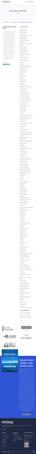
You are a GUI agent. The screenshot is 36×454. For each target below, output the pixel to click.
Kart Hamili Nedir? (22, 204)
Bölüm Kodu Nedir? (23, 79)
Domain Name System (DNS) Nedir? (25, 118)
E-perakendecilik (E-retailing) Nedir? (25, 148)
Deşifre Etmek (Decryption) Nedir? (25, 116)
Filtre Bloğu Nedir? (23, 154)
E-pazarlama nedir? (23, 126)
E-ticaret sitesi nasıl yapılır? (24, 129)
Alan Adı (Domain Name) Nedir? (25, 40)
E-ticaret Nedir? (22, 149)
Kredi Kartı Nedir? (22, 205)
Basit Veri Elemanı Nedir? (24, 70)
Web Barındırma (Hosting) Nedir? (25, 293)
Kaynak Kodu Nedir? (23, 192)
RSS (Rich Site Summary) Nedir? (25, 223)
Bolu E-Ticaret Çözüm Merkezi (25, 314)
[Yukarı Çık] (34, 452)
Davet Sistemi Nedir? (23, 110)
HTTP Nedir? (22, 178)
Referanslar (4, 439)
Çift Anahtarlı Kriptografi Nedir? (25, 105)
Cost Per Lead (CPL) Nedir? (24, 102)
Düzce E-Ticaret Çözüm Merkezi (25, 312)
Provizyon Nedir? (22, 218)
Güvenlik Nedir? (22, 175)
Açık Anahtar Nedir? (23, 59)
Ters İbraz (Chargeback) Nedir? (25, 266)
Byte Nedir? (21, 78)
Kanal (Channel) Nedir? (23, 200)
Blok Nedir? (21, 83)
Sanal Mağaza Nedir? (23, 234)
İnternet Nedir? (22, 184)
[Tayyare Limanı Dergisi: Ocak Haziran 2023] (10, 360)
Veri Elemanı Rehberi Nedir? (24, 285)
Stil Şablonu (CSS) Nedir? (24, 247)
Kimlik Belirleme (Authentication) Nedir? (26, 199)
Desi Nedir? (21, 113)
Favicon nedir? (22, 156)
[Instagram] (4, 429)
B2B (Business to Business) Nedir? (25, 87)
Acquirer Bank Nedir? (23, 46)
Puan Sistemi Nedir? (23, 213)
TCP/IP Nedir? (22, 258)
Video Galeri (4, 438)
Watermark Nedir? (23, 291)
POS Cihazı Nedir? (23, 215)
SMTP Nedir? (22, 240)
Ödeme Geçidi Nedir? (23, 208)
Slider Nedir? (22, 239)
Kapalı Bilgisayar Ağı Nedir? (24, 202)
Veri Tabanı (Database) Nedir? (24, 288)
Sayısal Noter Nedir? (23, 231)
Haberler (4, 441)
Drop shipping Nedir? (23, 124)
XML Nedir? (22, 301)
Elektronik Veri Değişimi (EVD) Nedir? (26, 140)
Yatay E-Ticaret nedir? (23, 302)
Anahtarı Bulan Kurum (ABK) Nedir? (25, 54)
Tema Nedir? (22, 263)
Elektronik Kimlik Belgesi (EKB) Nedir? (26, 134)
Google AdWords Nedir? (24, 162)
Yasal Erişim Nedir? (23, 304)
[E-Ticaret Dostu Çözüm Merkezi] (6, 2)
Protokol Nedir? (22, 216)
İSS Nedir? (21, 180)
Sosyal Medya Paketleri (18, 437)
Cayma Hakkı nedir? (23, 91)
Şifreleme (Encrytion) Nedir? (24, 228)
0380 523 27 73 (28, 438)
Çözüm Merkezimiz (6, 436)
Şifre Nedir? (22, 226)
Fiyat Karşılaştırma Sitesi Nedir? (25, 157)
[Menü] (25, 1)
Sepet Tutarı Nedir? (23, 229)
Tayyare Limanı (6, 451)
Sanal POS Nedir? (22, 237)
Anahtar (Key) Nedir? (23, 32)
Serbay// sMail (24, 451)
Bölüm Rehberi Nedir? (23, 81)
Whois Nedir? (22, 294)
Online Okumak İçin (26, 414)
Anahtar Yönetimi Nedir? (23, 52)
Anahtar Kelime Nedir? (23, 30)
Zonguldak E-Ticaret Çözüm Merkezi (26, 317)
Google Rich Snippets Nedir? (24, 167)
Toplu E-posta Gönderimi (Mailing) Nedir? (26, 269)
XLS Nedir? (21, 299)
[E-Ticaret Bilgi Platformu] (9, 336)
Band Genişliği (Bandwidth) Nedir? (25, 67)
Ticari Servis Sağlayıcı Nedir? (24, 255)
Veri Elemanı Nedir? (23, 280)
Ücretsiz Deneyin (30, 1)
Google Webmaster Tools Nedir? (25, 168)
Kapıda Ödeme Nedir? (23, 191)
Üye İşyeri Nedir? (22, 272)
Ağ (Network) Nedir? (23, 37)
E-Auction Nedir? (22, 146)
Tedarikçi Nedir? (22, 261)
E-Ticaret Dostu (18, 451)
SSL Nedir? (21, 245)
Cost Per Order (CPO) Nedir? (24, 92)
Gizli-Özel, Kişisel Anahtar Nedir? (25, 170)
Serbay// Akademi (31, 451)
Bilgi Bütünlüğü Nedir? (23, 71)
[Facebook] (2, 429)
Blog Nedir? (21, 63)
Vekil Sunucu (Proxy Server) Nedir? (25, 277)
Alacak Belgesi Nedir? (23, 49)
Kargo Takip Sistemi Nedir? (24, 189)
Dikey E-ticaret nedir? (23, 119)
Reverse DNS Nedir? (23, 221)
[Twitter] (6, 429)
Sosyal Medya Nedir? (23, 242)
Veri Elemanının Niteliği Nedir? (24, 283)
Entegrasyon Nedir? (23, 143)
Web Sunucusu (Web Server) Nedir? (25, 296)
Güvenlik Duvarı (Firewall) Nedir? (25, 172)
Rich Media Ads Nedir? (23, 224)
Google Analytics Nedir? (23, 164)
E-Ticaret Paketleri (17, 436)
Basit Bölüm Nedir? (23, 68)
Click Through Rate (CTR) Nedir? (25, 99)
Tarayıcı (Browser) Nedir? (24, 264)
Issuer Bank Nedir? (23, 183)
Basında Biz (4, 442)
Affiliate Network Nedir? (23, 38)
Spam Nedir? (22, 244)
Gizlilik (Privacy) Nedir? (23, 173)
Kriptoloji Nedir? (22, 196)
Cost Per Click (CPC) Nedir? (24, 95)
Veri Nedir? (21, 278)
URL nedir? (21, 271)
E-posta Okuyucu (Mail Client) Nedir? (26, 132)
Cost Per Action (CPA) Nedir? (24, 97)
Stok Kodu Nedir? (22, 248)
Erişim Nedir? (22, 135)
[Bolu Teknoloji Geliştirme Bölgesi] (26, 336)
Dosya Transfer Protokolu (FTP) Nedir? (26, 123)
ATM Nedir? (22, 55)
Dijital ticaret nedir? (23, 108)
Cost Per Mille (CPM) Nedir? (24, 94)
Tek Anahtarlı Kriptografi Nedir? (25, 256)
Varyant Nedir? (22, 289)
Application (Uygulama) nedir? (24, 60)
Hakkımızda (4, 434)
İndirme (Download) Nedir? (24, 181)
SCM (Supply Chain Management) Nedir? (26, 253)
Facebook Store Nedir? (23, 151)
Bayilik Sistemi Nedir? (23, 84)
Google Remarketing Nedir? (24, 165)
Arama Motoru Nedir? (23, 29)
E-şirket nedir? (22, 127)
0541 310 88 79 (28, 440)
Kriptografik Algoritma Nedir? (24, 197)
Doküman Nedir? (22, 121)
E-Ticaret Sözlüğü (13, 22)
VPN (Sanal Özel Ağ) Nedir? (24, 286)
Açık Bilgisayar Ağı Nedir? (24, 47)
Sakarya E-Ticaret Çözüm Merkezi (25, 315)
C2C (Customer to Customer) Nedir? (26, 100)
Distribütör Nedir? (22, 111)
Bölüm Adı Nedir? (22, 76)
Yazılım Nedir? (22, 305)
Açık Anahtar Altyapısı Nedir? (24, 57)
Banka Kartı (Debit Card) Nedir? (25, 65)
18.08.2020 (5, 62)
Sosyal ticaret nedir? (23, 250)
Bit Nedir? (21, 73)
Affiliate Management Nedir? (24, 51)
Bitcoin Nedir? (22, 62)
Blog (3, 444)
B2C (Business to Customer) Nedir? (25, 86)
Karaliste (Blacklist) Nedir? (24, 194)
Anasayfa (6, 22)
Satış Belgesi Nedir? (23, 232)
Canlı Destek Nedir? (23, 89)
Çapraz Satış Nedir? (23, 107)
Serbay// (12, 451)
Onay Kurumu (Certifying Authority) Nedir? (26, 207)
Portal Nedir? (22, 220)
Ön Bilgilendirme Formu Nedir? (24, 210)
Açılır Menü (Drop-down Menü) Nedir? (26, 35)
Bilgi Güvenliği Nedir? (23, 75)
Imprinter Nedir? (22, 186)
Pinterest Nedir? (22, 212)
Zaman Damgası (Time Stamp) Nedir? (26, 307)
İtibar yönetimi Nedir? (23, 188)
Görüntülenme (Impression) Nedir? (25, 159)
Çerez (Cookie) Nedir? (23, 103)
